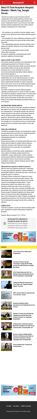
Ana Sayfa (8, 406)
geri (2, 2)
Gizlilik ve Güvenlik (26, 406)
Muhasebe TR (10, 411)
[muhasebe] (19, 4)
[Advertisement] (18, 368)
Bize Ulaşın (16, 406)
